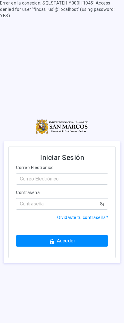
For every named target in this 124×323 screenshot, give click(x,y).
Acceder (66, 241)
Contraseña (28, 192)
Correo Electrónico (35, 167)
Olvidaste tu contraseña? (82, 217)
